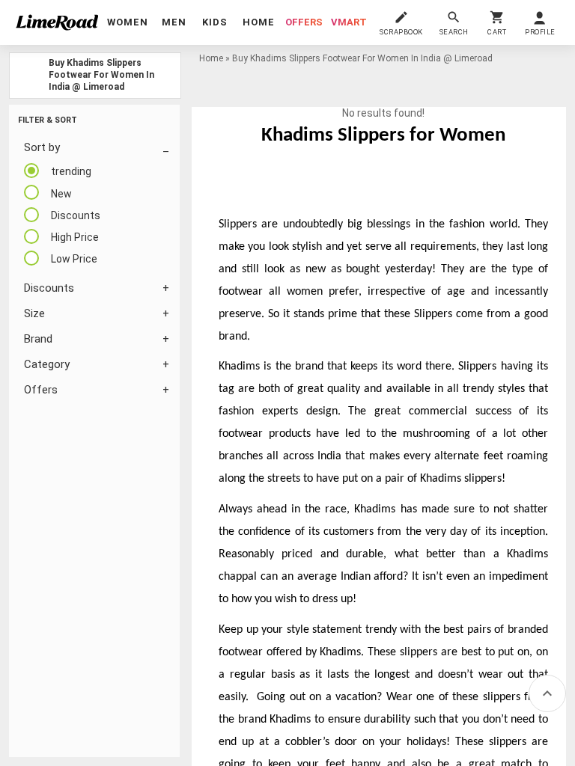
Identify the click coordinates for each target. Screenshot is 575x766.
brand (38, 339)
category (47, 364)
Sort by (42, 147)
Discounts (49, 288)
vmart (349, 22)
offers (304, 22)
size (34, 313)
